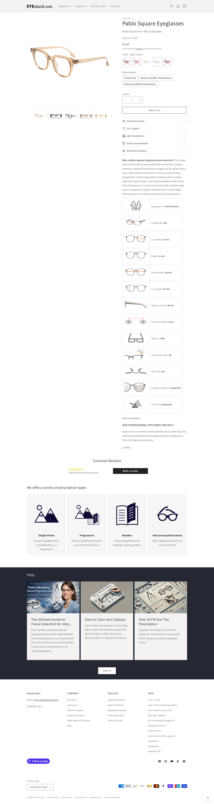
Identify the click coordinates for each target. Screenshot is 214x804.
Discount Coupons (76, 715)
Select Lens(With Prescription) (140, 84)
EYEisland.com (38, 797)
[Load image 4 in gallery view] (86, 116)
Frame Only (130, 77)
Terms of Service (115, 720)
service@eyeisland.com (46, 699)
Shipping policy (95, 797)
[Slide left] (30, 116)
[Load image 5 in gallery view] (101, 116)
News (69, 725)
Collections (153, 741)
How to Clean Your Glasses (105, 619)
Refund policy (52, 797)
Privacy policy (66, 797)
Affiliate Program (75, 710)
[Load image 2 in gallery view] (56, 116)
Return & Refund (115, 705)
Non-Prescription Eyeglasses (161, 720)
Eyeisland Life (154, 751)
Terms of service (80, 797)
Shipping (139, 49)
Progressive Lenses (157, 725)
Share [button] (128, 447)
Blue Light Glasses (156, 715)
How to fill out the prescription (162, 705)
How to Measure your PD (159, 710)
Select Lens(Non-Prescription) (156, 77)
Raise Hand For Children (78, 720)
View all (107, 670)
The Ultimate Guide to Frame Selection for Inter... (51, 621)
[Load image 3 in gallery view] (71, 116)
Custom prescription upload (161, 736)
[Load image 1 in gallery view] (41, 116)
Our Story (71, 700)
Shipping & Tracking (117, 710)
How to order (154, 700)
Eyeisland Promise (116, 700)
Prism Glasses (154, 730)
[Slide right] (112, 116)
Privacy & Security (116, 715)
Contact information (112, 797)
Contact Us (72, 705)
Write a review (130, 470)
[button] (65, 6)
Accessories (153, 746)
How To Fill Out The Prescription (154, 621)
